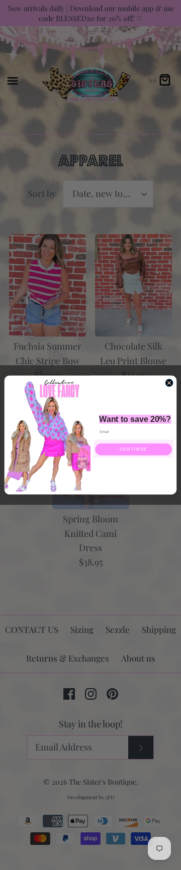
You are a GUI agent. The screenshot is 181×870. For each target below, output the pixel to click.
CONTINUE (133, 449)
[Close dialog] (169, 382)
